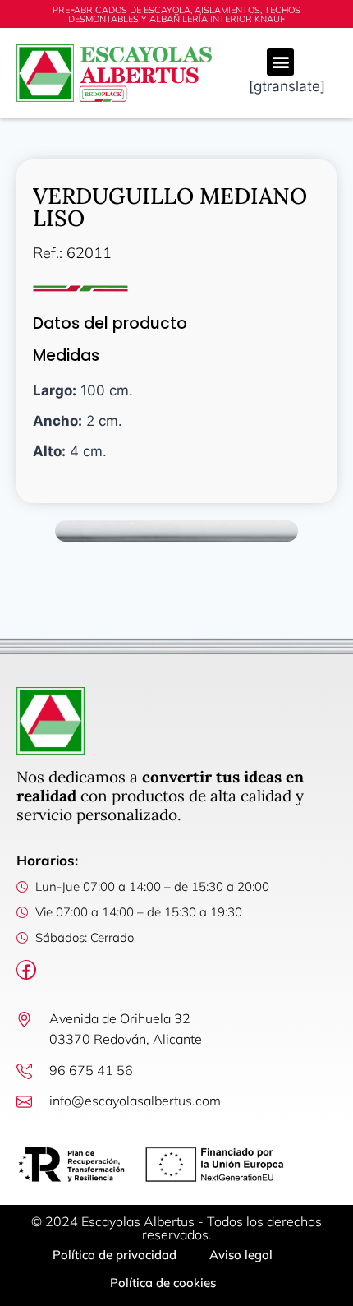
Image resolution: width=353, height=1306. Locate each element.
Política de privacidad (114, 1254)
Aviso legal (241, 1254)
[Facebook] (26, 970)
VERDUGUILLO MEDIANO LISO (170, 207)
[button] (280, 62)
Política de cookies (163, 1282)
